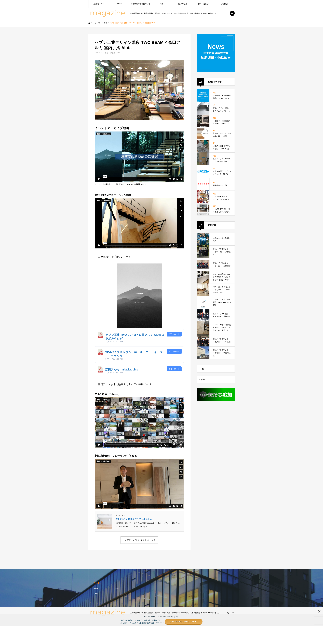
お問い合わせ (203, 4)
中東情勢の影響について (140, 4)
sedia (95, 588)
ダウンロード (174, 334)
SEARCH (232, 13)
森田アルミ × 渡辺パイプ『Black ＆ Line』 (135, 519)
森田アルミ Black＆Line (121, 369)
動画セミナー (98, 4)
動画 (106, 53)
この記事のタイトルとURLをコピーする (139, 540)
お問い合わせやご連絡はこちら (182, 621)
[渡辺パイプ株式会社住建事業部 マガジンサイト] (107, 13)
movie (95, 593)
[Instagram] (228, 612)
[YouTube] (233, 612)
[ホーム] (89, 23)
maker (116, 588)
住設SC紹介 (182, 4)
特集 (161, 4)
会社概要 (224, 4)
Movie (119, 4)
